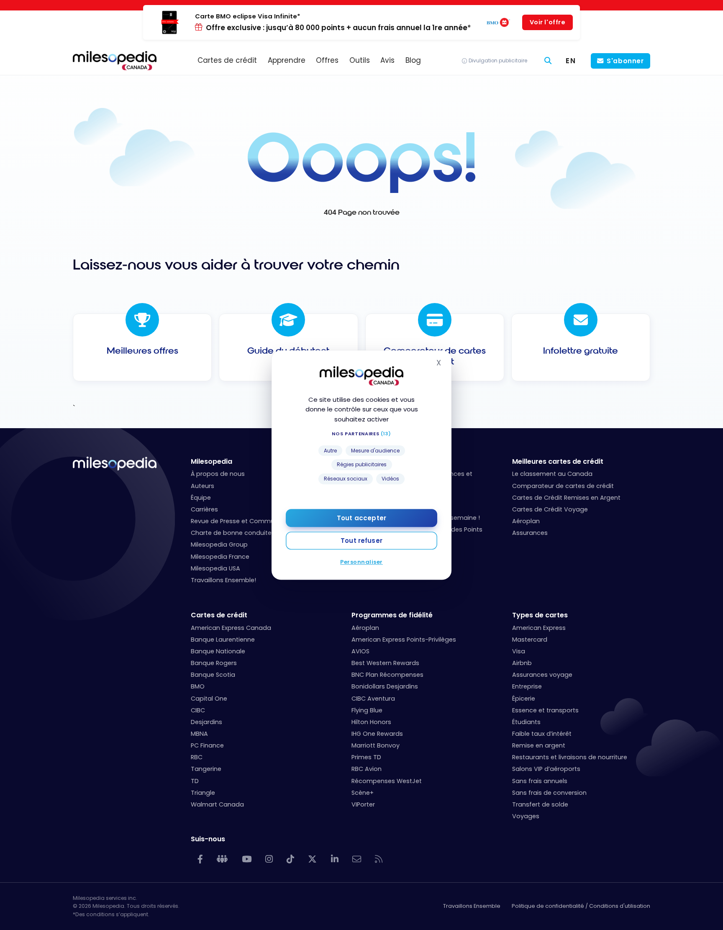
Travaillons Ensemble (471, 905)
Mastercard (529, 639)
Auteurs (202, 486)
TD (195, 781)
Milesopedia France (220, 556)
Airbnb (522, 663)
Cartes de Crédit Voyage (550, 509)
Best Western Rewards (385, 663)
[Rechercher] (548, 61)
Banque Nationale (218, 651)
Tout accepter (361, 518)
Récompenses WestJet (386, 781)
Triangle (203, 793)
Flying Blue (366, 710)
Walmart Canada (217, 804)
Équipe (201, 497)
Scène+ (362, 793)
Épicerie (523, 698)
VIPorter (363, 804)
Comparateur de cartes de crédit (563, 486)
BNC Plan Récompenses (387, 675)
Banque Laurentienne (223, 639)
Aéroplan (526, 521)
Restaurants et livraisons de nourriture (569, 757)
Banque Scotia (213, 675)
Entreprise (527, 686)
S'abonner (625, 61)
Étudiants (526, 722)
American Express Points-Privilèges (403, 639)
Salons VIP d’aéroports (546, 769)
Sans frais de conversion (549, 793)
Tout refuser (361, 540)
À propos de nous (218, 474)
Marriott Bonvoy (375, 745)
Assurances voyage (542, 675)
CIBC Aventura (373, 698)
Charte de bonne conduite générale (245, 533)
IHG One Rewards (377, 734)
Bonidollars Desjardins (384, 686)
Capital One (209, 698)
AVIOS (360, 651)
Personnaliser (361, 562)
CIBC (198, 710)
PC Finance (207, 745)
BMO (198, 686)
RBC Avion (366, 769)
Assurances (530, 533)
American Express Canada (231, 628)
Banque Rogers (214, 663)
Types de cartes (540, 615)
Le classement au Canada (552, 474)
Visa (518, 651)
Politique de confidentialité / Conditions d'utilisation (581, 905)
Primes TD (366, 757)
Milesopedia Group (219, 544)
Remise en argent (538, 745)
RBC (197, 757)
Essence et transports (545, 710)
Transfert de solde (540, 804)
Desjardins (206, 722)
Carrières (204, 509)
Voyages (525, 816)
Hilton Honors (371, 722)
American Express (539, 628)
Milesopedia (211, 461)
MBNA (199, 734)
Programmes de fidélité (392, 615)
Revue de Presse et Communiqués (243, 521)
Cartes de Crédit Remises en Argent (566, 497)
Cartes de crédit (219, 615)
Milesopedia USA (215, 568)
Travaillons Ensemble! (223, 580)
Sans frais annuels (539, 781)
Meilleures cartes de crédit (557, 461)
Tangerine (206, 769)
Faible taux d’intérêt (542, 734)
